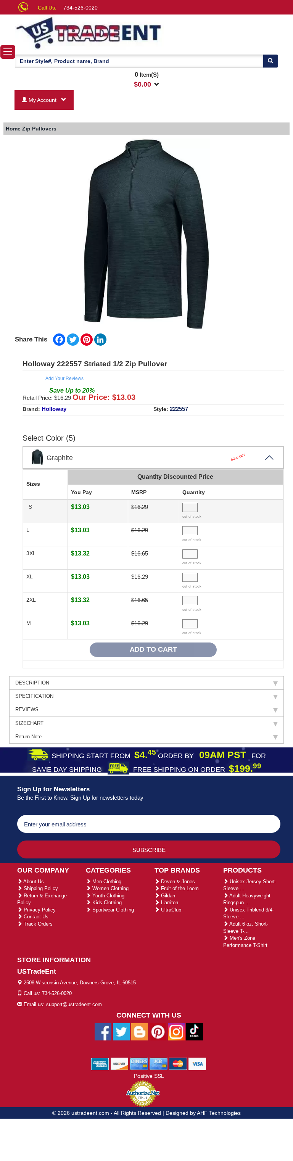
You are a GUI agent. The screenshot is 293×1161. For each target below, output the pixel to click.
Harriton (168, 902)
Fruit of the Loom (179, 888)
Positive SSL (149, 1076)
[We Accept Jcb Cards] (158, 1063)
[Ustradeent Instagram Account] (176, 1031)
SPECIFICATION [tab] (34, 696)
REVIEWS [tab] (27, 709)
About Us (33, 881)
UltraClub (170, 910)
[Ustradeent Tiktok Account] (194, 1031)
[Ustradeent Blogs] (139, 1031)
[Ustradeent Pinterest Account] (158, 1031)
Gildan (167, 896)
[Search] (270, 61)
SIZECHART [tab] (29, 723)
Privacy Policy (39, 910)
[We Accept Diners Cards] (139, 1063)
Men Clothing (106, 881)
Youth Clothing (107, 896)
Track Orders (37, 924)
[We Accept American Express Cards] (100, 1063)
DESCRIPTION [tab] (32, 683)
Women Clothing (110, 888)
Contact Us (35, 916)
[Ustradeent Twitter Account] (121, 1031)
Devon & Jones (177, 881)
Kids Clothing (106, 902)
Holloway (54, 409)
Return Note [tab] (28, 736)
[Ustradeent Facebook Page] (103, 1031)
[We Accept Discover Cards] (120, 1063)
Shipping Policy (40, 888)
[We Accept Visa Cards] (197, 1063)
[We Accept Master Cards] (178, 1063)
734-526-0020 (80, 8)
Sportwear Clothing (112, 910)
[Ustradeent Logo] (89, 32)
